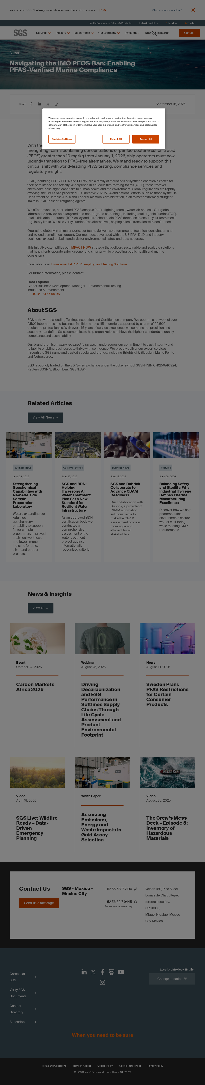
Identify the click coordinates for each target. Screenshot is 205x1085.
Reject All (116, 139)
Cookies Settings (62, 139)
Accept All (146, 139)
